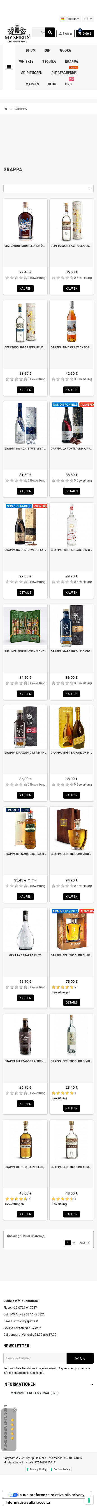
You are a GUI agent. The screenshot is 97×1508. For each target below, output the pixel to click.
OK (82, 1358)
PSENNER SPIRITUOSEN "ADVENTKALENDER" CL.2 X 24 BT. (25, 651)
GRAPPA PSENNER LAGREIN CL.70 (71, 550)
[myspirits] (16, 33)
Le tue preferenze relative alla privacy (51, 1494)
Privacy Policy (38, 1469)
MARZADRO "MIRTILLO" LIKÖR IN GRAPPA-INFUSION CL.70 (25, 246)
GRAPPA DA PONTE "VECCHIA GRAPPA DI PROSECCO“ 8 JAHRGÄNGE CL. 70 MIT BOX (25, 550)
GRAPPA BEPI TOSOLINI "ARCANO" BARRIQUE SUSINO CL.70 (71, 854)
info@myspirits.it (26, 1321)
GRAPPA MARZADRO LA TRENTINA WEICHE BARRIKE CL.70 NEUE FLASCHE (25, 1061)
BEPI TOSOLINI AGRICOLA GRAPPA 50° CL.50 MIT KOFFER (71, 246)
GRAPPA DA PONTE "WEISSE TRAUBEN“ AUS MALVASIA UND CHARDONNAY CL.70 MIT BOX (25, 448)
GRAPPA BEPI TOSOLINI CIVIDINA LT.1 (71, 1061)
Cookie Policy (61, 1469)
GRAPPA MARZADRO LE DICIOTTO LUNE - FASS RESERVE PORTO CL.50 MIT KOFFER (25, 752)
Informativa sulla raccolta (28, 1502)
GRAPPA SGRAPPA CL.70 (25, 955)
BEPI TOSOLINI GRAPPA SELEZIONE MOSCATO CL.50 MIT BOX (25, 347)
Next (85, 1243)
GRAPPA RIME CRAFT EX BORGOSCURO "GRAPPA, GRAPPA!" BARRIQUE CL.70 (71, 347)
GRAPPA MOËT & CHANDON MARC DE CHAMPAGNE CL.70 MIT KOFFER (71, 752)
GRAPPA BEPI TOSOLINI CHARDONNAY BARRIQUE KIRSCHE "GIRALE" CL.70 (71, 955)
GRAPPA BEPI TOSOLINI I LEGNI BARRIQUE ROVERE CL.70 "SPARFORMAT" (25, 1167)
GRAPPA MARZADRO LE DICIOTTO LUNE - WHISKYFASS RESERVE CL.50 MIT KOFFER (71, 651)
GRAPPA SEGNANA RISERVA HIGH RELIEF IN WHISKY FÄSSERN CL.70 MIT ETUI (25, 854)
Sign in (65, 33)
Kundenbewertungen (5, 1427)
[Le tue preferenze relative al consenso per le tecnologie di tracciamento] (89, 1500)
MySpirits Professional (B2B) (35, 1393)
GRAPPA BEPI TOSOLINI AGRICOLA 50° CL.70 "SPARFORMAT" (71, 1167)
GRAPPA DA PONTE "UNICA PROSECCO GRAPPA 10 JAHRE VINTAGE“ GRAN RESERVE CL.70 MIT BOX (71, 448)
